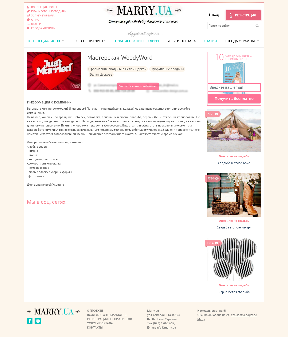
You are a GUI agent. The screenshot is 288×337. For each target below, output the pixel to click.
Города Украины (240, 40)
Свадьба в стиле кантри (234, 227)
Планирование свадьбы (137, 40)
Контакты (95, 327)
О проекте (95, 310)
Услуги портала (181, 40)
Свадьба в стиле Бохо (234, 163)
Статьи (210, 40)
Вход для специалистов (107, 315)
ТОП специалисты (43, 40)
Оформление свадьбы (234, 156)
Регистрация (245, 15)
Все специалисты (90, 40)
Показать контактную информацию (138, 86)
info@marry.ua (166, 327)
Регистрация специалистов (109, 319)
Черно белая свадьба (234, 292)
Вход (215, 15)
